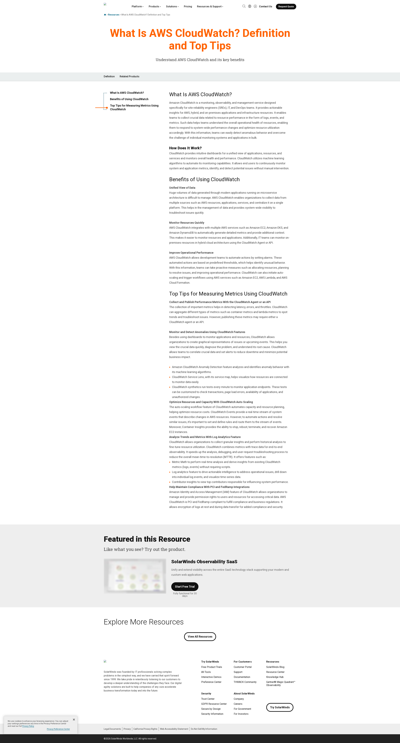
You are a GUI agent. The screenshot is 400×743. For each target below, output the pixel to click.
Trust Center (208, 698)
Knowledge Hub (275, 677)
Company (239, 698)
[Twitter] (281, 694)
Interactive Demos (211, 677)
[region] (41, 725)
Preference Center (211, 682)
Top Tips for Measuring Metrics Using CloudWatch (134, 107)
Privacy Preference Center (58, 729)
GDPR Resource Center (214, 703)
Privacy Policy (28, 726)
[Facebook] (268, 694)
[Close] (73, 719)
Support (238, 672)
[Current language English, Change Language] (250, 6)
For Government (242, 708)
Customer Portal (243, 667)
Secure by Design (211, 708)
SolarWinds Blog (275, 667)
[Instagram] (275, 694)
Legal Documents (112, 729)
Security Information (212, 713)
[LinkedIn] (293, 694)
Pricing (188, 6)
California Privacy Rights (145, 729)
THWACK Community (245, 682)
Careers (238, 703)
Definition (109, 76)
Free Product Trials (211, 667)
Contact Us (265, 6)
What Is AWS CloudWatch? (127, 92)
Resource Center (275, 672)
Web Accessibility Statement (174, 729)
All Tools (206, 672)
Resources (113, 14)
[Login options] (255, 6)
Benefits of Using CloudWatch (129, 99)
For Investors (241, 713)
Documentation (242, 677)
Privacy (127, 729)
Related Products (129, 76)
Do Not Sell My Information (204, 729)
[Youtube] (287, 694)
